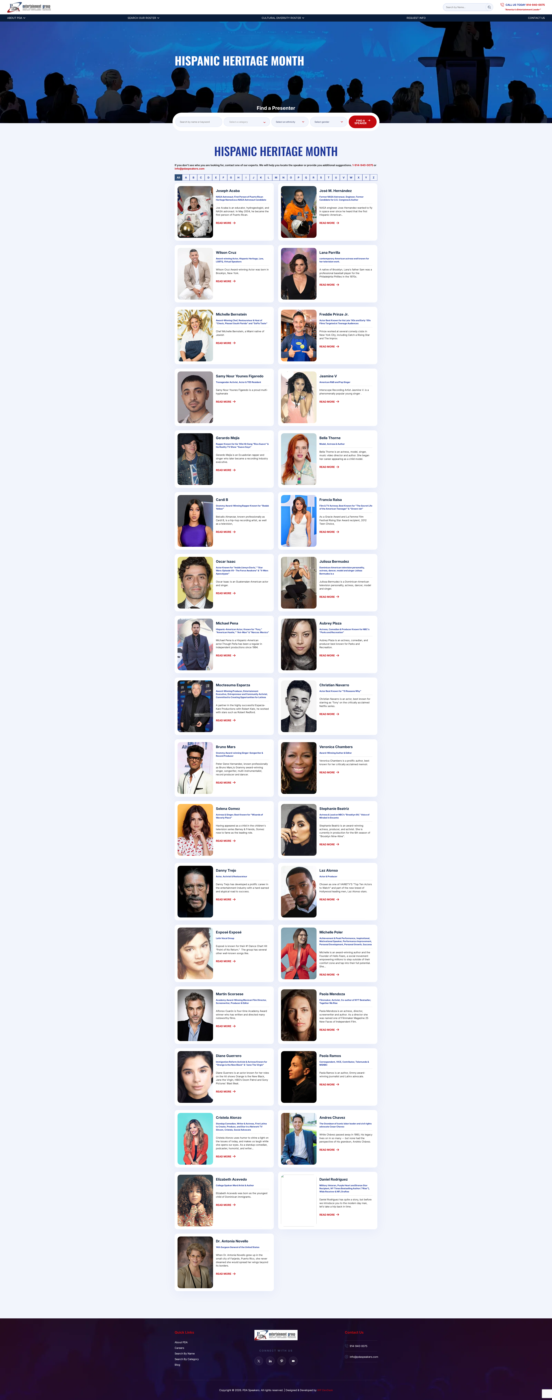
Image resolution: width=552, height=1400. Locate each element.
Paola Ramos (330, 1055)
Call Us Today (525, 5)
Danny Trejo (226, 870)
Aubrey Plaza (330, 623)
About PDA (14, 17)
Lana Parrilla (329, 252)
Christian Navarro (334, 684)
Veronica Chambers (336, 746)
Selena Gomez (228, 808)
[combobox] (247, 121)
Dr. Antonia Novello (232, 1241)
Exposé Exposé (228, 932)
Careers (179, 1348)
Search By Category (187, 1359)
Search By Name (185, 1353)
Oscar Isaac (226, 561)
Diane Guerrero (228, 1055)
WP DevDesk (325, 1390)
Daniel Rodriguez (333, 1179)
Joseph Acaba (228, 190)
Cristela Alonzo (228, 1117)
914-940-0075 (358, 1346)
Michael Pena (227, 623)
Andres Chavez (332, 1117)
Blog (177, 1365)
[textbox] (247, 122)
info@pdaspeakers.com (363, 1357)
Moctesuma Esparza (233, 684)
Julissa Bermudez (334, 561)
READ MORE (223, 222)
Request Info (416, 17)
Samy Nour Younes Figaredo (239, 375)
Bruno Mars (225, 746)
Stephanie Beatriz (334, 808)
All (178, 177)
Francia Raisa (330, 499)
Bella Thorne (330, 437)
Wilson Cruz (226, 252)
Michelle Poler (331, 932)
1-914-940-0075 (362, 165)
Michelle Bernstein (231, 314)
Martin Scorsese (229, 993)
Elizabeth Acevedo (231, 1179)
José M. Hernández (335, 190)
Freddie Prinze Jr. (334, 314)
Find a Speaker (360, 122)
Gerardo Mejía (227, 437)
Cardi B (222, 499)
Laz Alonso (328, 870)
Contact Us (536, 17)
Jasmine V (328, 375)
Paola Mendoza (332, 993)
